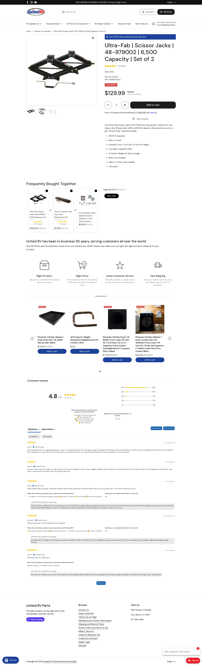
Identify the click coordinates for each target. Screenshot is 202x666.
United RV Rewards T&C (89, 635)
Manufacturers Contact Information (95, 620)
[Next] (169, 338)
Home (28, 31)
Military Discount (86, 631)
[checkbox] (47, 437)
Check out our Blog (87, 617)
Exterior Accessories (42, 31)
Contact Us (84, 610)
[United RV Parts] (36, 12)
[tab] (48, 429)
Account (150, 12)
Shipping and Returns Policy (91, 624)
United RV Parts (50, 661)
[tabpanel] (101, 510)
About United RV (86, 613)
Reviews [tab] (34, 429)
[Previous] (32, 338)
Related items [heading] (101, 296)
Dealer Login (84, 642)
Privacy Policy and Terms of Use (93, 627)
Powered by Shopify (67, 661)
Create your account (88, 638)
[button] (108, 105)
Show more (101, 583)
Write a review (169, 428)
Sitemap (82, 645)
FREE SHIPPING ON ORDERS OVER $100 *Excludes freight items (101, 2)
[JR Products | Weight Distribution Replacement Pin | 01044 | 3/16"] (84, 319)
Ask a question (156, 428)
